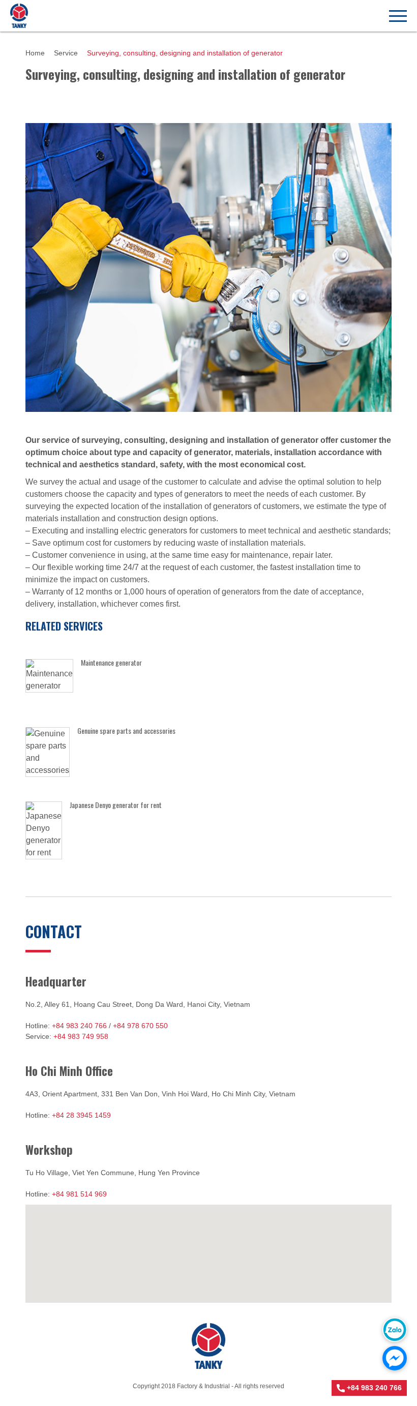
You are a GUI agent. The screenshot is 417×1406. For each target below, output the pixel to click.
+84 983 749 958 (80, 1036)
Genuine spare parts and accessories (126, 730)
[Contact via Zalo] (394, 1330)
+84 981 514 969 (79, 1194)
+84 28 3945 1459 (81, 1115)
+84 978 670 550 (140, 1026)
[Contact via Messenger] (394, 1358)
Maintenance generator (111, 662)
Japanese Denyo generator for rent (116, 804)
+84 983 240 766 (79, 1026)
